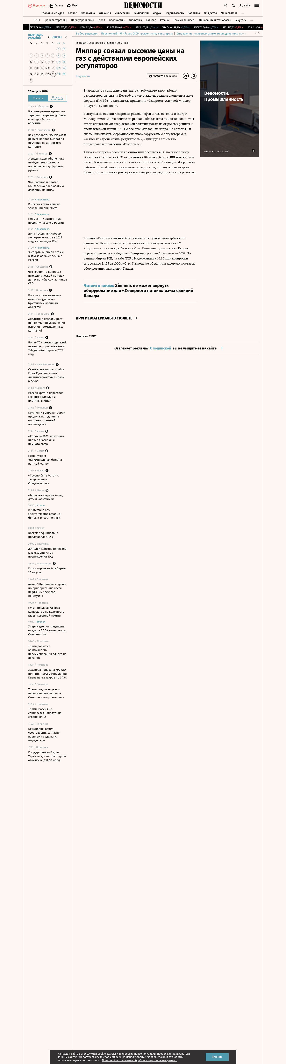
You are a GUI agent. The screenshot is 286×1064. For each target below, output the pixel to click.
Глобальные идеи (53, 13)
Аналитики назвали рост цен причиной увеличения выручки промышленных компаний (46, 324)
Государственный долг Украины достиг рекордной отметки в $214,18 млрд (47, 756)
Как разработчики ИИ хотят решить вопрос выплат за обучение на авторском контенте (47, 140)
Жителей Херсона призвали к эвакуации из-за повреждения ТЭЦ (47, 552)
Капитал (151, 20)
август (57, 37)
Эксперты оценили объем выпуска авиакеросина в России (46, 256)
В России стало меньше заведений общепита (44, 206)
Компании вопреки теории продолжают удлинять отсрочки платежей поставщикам (46, 418)
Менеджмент (229, 13)
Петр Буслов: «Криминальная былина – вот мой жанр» (46, 459)
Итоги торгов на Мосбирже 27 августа (47, 570)
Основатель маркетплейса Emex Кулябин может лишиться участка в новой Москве (46, 375)
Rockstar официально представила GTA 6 (43, 535)
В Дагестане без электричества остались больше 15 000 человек (44, 514)
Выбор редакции (86, 33)
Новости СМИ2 (86, 336)
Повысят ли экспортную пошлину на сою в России (46, 220)
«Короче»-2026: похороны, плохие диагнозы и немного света (46, 440)
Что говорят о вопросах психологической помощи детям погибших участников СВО (47, 277)
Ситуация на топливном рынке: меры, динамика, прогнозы (214, 33)
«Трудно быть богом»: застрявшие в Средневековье (43, 479)
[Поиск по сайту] (233, 6)
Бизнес (72, 13)
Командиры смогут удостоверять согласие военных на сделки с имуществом (44, 734)
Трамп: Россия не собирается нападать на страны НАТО (44, 713)
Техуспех (240, 20)
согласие (116, 1057)
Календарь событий (35, 37)
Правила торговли (55, 20)
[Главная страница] (143, 5)
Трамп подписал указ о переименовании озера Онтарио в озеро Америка (46, 693)
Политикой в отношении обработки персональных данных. (139, 1060)
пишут (89, 106)
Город (101, 20)
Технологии (141, 13)
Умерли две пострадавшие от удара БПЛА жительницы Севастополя (47, 630)
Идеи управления (82, 20)
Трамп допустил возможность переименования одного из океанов (47, 652)
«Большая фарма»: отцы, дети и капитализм (45, 497)
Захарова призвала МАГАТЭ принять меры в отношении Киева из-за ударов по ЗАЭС (47, 673)
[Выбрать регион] (226, 6)
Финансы (105, 13)
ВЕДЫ (36, 20)
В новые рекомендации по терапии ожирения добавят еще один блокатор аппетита (47, 117)
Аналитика (135, 20)
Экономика (88, 13)
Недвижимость (174, 13)
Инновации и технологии (215, 20)
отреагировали (95, 253)
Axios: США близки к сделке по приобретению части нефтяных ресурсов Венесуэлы (47, 590)
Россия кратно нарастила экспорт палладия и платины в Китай (45, 396)
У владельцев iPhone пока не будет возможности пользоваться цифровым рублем (46, 164)
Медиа (157, 13)
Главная (81, 43)
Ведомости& (117, 20)
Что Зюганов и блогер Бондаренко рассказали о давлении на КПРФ (46, 186)
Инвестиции (122, 13)
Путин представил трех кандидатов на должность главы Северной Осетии (46, 611)
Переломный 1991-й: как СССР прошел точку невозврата (137, 33)
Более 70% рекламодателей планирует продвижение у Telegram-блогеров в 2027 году (47, 348)
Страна (164, 20)
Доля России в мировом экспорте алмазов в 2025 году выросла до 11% (45, 237)
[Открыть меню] (256, 6)
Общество (210, 13)
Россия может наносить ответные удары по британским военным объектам (44, 301)
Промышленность (184, 20)
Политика (194, 13)
